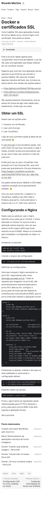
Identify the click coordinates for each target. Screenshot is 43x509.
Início (3, 18)
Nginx (22, 473)
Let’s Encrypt (9, 145)
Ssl (29, 473)
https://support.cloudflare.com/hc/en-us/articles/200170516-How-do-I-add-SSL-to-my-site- (20, 174)
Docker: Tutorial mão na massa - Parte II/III (15, 455)
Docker (5, 473)
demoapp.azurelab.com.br (13, 278)
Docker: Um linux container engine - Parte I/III (16, 463)
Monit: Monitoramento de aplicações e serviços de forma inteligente (15, 439)
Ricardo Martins (11, 3)
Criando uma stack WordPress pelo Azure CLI (14, 430)
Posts (10, 18)
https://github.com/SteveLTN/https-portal (22, 88)
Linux (14, 473)
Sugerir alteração (7, 44)
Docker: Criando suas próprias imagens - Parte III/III (14, 448)
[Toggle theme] (23, 3)
